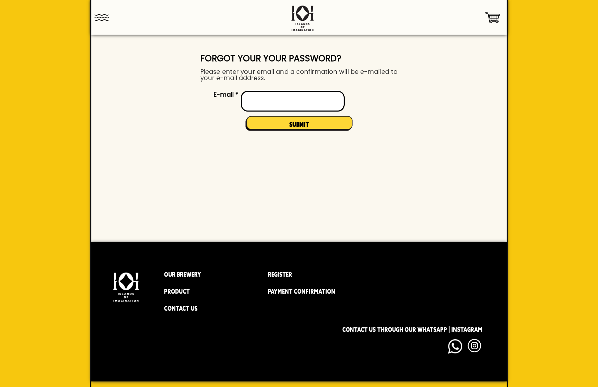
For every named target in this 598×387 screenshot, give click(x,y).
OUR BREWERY (182, 274)
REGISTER (280, 274)
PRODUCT (177, 291)
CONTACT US (181, 308)
